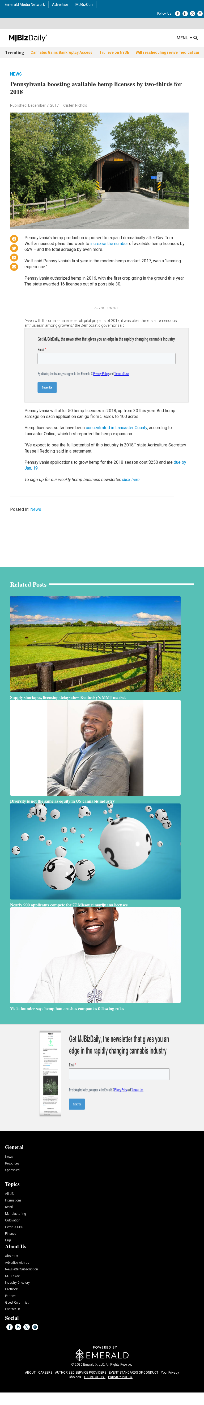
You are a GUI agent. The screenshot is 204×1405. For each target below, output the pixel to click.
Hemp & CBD (14, 1227)
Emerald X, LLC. (94, 1364)
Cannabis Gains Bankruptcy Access (61, 52)
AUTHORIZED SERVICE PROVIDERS (80, 1372)
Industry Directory (17, 1282)
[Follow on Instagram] (200, 13)
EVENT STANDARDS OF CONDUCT (133, 1372)
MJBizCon (84, 4)
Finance (10, 1234)
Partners (10, 1296)
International (13, 1200)
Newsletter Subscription (21, 1269)
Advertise (60, 4)
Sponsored (12, 1170)
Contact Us (12, 1309)
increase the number (109, 243)
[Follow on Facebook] (177, 13)
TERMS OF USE (94, 1377)
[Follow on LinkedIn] (185, 13)
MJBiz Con (12, 1276)
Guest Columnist (17, 1302)
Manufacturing (15, 1214)
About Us (11, 1256)
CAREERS (45, 1372)
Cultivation (12, 1220)
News (16, 74)
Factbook (11, 1289)
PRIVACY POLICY (120, 1377)
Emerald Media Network (25, 4)
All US (9, 1194)
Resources (12, 1163)
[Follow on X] (192, 13)
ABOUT (30, 1372)
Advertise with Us (17, 1263)
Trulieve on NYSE (114, 52)
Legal (8, 1240)
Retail (9, 1207)
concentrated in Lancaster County (116, 427)
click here (130, 479)
